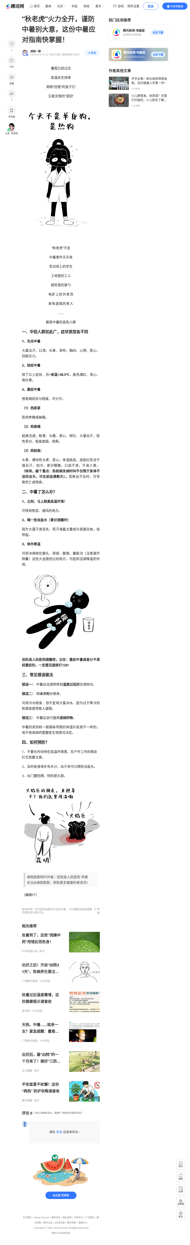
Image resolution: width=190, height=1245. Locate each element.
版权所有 (65, 1233)
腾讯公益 (47, 1222)
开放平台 (78, 1217)
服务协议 (55, 1217)
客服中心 (82, 1222)
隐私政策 (67, 1217)
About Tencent (41, 1217)
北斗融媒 (27, 1070)
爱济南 (26, 1011)
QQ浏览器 (60, 1222)
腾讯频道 (71, 1222)
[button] (158, 32)
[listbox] (61, 1013)
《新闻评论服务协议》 (72, 1112)
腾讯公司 (56, 1233)
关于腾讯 (27, 1217)
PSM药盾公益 (30, 951)
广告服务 (89, 1217)
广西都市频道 (29, 981)
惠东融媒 (27, 1100)
